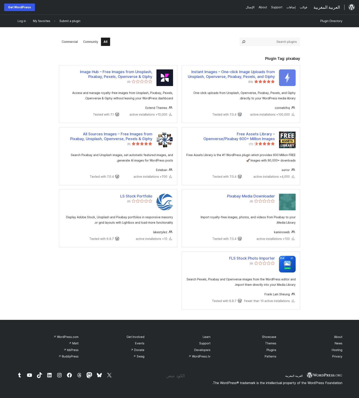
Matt (74, 343)
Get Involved (135, 337)
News (338, 343)
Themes (270, 343)
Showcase (269, 337)
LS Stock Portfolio (136, 196)
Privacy (337, 356)
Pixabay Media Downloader (251, 196)
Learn (206, 337)
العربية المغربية (294, 375)
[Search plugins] (244, 42)
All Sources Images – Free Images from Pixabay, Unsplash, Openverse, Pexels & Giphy (111, 136)
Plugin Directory (331, 21)
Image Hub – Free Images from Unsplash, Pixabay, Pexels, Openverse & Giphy (116, 74)
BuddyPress (68, 356)
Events (139, 343)
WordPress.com (66, 337)
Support (204, 343)
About (338, 337)
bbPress (71, 350)
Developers (202, 350)
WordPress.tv (199, 356)
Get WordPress (19, 7)
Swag (138, 356)
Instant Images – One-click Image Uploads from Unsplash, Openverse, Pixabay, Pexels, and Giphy (231, 74)
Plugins (271, 350)
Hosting (337, 350)
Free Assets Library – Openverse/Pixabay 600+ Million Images (239, 136)
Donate (137, 350)
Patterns (270, 356)
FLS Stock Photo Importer (252, 258)
